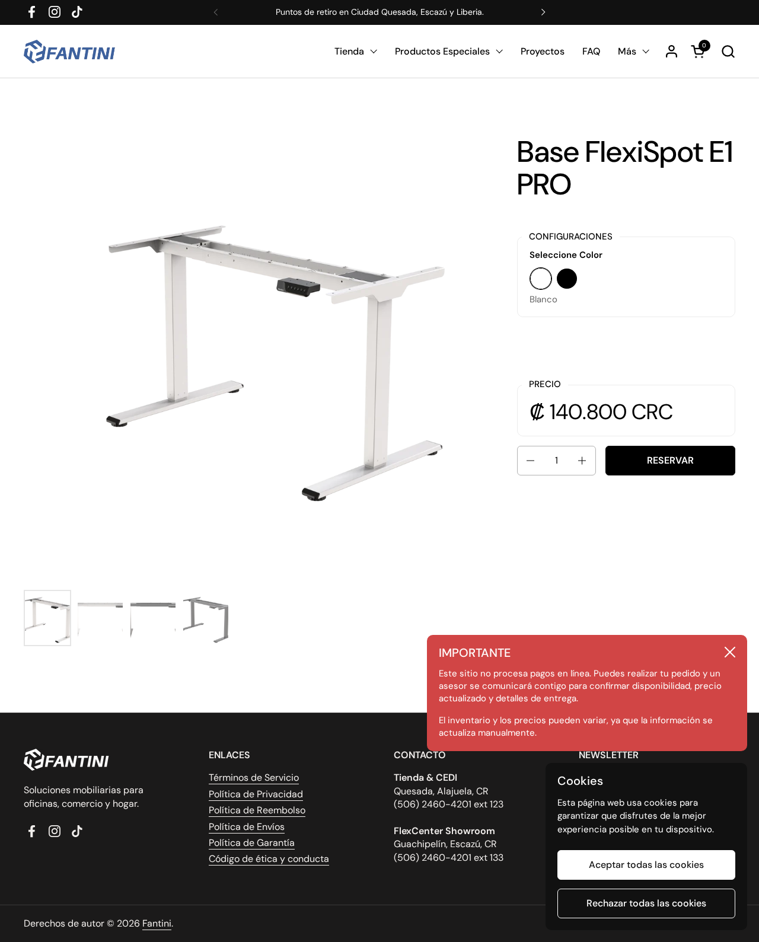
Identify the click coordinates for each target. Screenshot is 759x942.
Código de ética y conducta (269, 858)
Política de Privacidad (256, 794)
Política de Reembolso (257, 810)
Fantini (156, 923)
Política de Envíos (247, 826)
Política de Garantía (252, 842)
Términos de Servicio (254, 777)
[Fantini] (71, 51)
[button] (727, 51)
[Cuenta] (671, 51)
